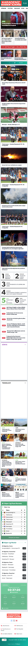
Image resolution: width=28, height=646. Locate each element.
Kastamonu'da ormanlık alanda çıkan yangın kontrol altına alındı (13, 206)
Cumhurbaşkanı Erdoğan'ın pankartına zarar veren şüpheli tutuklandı (16, 293)
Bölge (3, 477)
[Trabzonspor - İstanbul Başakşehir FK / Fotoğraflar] (14, 217)
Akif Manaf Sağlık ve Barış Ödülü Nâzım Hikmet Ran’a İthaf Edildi (16, 308)
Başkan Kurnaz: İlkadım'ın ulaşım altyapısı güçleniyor (6, 495)
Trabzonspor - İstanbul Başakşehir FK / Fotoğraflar (12, 227)
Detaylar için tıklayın (14, 537)
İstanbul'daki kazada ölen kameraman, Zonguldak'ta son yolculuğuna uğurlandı (12, 248)
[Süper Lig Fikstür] (25, 542)
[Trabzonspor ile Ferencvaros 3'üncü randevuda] (7, 422)
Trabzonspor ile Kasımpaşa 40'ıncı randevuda (9, 301)
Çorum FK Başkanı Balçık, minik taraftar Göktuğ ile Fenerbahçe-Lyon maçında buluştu (16, 325)
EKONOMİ (17, 8)
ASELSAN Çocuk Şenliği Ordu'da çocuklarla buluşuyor (13, 269)
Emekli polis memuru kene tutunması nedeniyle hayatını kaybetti (23, 301)
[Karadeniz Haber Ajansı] (11, 3)
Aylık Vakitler (5, 608)
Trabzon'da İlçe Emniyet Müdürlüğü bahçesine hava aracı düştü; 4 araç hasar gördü (15, 338)
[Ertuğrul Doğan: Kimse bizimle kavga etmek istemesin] (14, 94)
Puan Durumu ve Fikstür (5, 629)
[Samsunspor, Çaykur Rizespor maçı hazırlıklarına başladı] (20, 455)
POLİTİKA (10, 8)
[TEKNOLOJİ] (25, 383)
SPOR (22, 8)
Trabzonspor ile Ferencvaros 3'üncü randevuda (14, 313)
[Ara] (24, 3)
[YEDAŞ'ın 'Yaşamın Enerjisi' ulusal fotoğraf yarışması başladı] (20, 487)
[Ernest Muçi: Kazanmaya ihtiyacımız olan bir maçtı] (14, 73)
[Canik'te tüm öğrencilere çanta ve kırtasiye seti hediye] (7, 472)
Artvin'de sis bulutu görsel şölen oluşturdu (20, 430)
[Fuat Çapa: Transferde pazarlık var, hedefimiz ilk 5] (20, 472)
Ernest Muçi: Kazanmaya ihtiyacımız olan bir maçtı (14, 83)
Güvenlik (22, 274)
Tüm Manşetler (19, 629)
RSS (5, 639)
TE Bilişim (17, 644)
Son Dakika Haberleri (7, 633)
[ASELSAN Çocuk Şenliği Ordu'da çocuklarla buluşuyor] (14, 259)
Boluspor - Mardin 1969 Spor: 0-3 (11, 124)
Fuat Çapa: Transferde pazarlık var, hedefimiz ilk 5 (20, 480)
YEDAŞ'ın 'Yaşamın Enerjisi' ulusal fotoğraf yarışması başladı (19, 495)
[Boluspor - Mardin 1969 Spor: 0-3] (14, 115)
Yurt (16, 427)
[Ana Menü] (26, 3)
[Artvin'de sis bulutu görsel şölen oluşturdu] (20, 422)
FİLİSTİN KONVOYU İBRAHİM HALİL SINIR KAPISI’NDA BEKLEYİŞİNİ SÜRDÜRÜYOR (9, 277)
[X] (14, 621)
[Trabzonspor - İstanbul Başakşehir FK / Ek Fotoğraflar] (14, 134)
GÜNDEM (3, 8)
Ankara (7, 274)
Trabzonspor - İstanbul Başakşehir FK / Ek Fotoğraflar (13, 145)
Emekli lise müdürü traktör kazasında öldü (22, 277)
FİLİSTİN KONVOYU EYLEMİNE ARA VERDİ (15, 285)
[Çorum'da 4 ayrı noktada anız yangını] (14, 155)
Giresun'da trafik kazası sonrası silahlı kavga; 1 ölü (16, 331)
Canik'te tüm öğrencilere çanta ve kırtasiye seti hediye (7, 480)
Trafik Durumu (19, 625)
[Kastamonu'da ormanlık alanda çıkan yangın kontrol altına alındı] (14, 196)
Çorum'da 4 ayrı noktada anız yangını (12, 165)
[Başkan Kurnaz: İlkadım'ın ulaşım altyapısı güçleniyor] (7, 487)
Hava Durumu (6, 625)
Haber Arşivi (19, 633)
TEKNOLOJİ (6, 383)
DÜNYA (4, 345)
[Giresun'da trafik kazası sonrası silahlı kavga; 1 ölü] (20, 437)
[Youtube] (16, 621)
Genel (21, 298)
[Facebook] (11, 621)
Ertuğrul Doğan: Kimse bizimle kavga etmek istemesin (13, 104)
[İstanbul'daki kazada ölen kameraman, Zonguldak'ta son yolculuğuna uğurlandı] (14, 238)
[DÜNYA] (25, 344)
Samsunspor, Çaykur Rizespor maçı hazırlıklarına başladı (20, 462)
